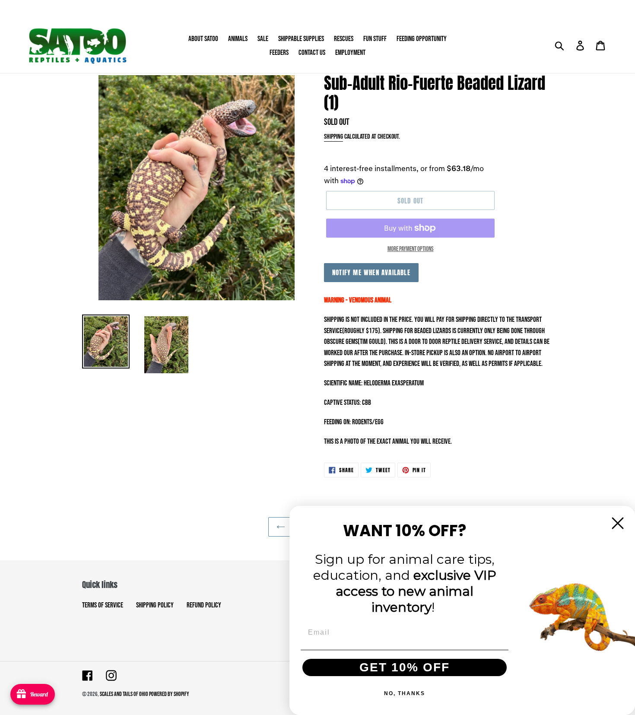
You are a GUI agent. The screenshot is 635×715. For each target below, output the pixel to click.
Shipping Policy (155, 605)
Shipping (333, 137)
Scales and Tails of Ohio (124, 694)
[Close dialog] (618, 523)
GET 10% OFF (404, 667)
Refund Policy (204, 605)
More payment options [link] (410, 249)
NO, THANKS (404, 693)
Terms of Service (102, 605)
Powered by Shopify (169, 694)
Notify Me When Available (371, 272)
